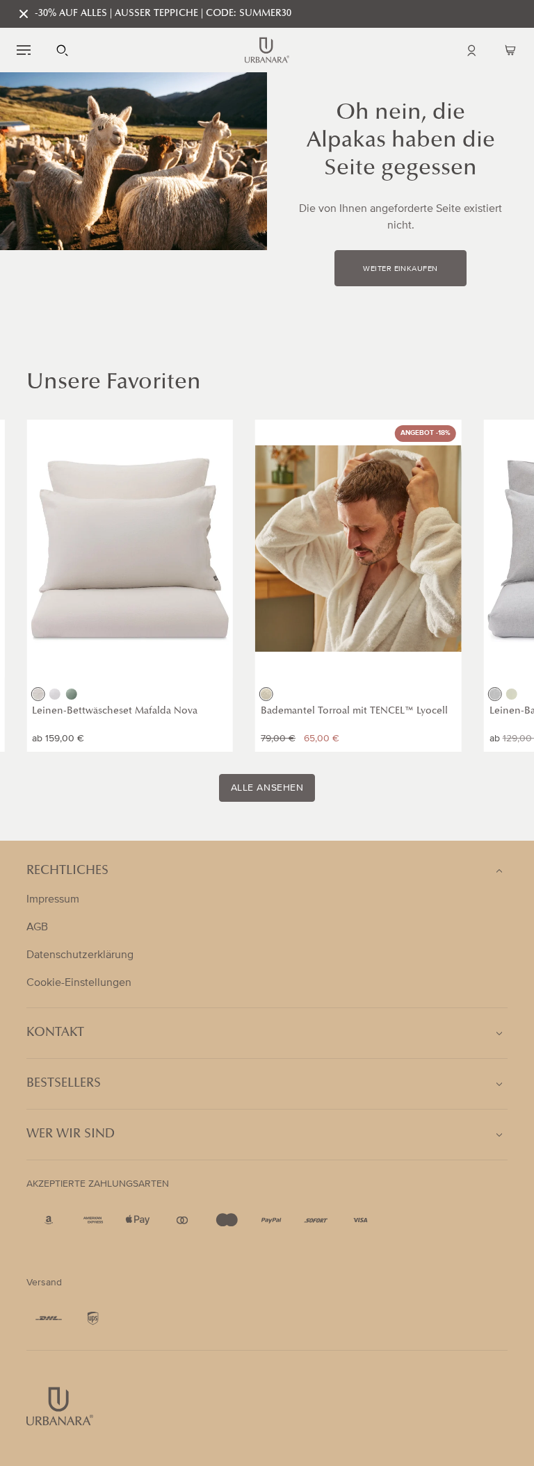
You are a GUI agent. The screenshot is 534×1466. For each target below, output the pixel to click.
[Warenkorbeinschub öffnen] (510, 50)
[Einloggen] (471, 50)
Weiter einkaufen (400, 269)
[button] (24, 50)
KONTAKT (55, 1033)
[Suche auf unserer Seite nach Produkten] (62, 50)
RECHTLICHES (67, 871)
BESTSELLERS (63, 1084)
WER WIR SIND (70, 1134)
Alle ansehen (267, 788)
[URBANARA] (267, 50)
